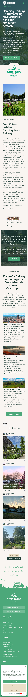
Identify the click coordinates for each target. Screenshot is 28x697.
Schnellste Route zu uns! (10, 656)
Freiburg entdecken (14, 414)
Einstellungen (14, 690)
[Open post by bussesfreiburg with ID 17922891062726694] (14, 507)
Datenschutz (12, 693)
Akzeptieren (14, 681)
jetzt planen (14, 258)
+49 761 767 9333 (7, 649)
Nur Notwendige (14, 686)
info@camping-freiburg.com (11, 651)
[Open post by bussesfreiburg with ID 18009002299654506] (14, 537)
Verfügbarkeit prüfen (11, 57)
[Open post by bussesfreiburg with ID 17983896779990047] (14, 477)
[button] (25, 667)
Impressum (18, 693)
